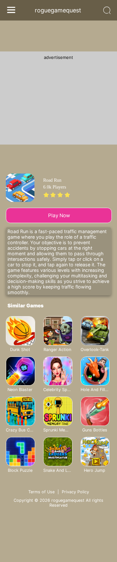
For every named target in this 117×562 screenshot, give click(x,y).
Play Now (59, 215)
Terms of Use (41, 491)
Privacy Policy (75, 491)
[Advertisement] (58, 100)
